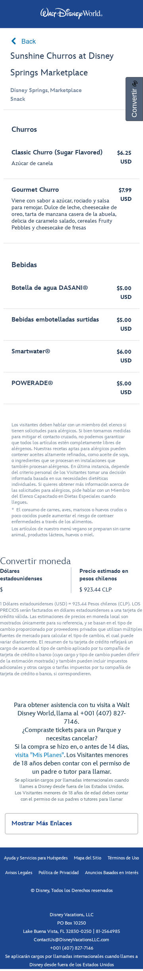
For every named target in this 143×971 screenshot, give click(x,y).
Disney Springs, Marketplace (46, 90)
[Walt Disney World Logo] (71, 13)
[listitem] (71, 180)
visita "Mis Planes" (39, 755)
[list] (71, 261)
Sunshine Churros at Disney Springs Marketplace (62, 64)
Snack (17, 99)
